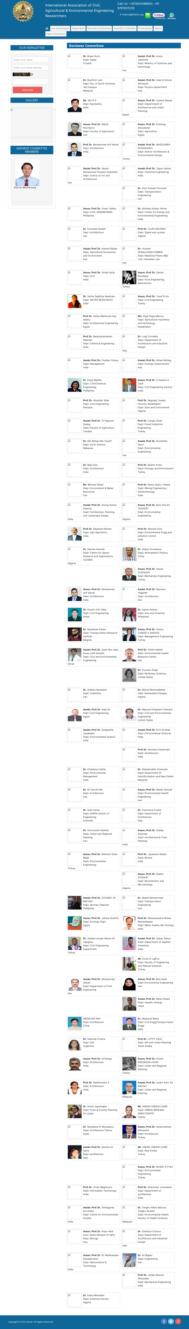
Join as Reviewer (60, 28)
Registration (78, 28)
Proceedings (145, 28)
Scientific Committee (125, 28)
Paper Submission (55, 33)
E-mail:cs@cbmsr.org (132, 14)
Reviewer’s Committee (99, 28)
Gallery (158, 28)
